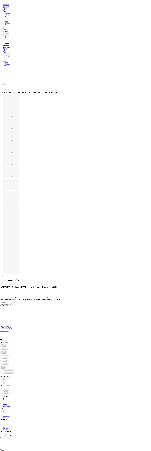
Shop (4, 10)
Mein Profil (7, 43)
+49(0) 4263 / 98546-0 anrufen (8, 338)
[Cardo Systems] (4, 364)
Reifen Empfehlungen (7, 403)
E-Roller (6, 22)
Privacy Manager (6, 428)
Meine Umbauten (8, 42)
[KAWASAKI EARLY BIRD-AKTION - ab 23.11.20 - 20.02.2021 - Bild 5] (11, 154)
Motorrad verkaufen (6, 6)
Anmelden (7, 36)
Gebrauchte (5, 443)
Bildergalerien (5, 442)
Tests (6, 24)
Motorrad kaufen (6, 4)
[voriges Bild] (1, 275)
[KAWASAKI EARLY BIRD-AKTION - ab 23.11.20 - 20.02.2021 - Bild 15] (11, 273)
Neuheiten (5, 8)
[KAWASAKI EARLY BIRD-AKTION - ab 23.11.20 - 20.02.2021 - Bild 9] (11, 201)
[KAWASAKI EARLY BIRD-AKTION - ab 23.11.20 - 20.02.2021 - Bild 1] (11, 106)
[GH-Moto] (5, 356)
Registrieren (7, 37)
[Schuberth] (4, 358)
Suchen (2, 449)
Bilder (4, 9)
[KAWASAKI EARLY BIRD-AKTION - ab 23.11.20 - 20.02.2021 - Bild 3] (11, 130)
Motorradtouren (8, 13)
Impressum (5, 424)
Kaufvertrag (5, 404)
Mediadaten (5, 429)
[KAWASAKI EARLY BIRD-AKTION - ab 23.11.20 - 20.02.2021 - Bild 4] (11, 142)
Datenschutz (5, 425)
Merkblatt (7, 39)
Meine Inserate (8, 38)
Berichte (4, 441)
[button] (3, 25)
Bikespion (7, 40)
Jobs (3, 413)
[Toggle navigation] (0, 2)
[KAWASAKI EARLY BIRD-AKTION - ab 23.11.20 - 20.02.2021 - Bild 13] (11, 249)
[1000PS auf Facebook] (4, 381)
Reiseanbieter (7, 17)
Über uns (4, 421)
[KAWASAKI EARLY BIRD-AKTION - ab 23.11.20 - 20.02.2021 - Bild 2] (11, 118)
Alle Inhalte (5, 440)
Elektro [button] (4, 19)
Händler (4, 11)
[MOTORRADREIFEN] (4, 349)
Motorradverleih (5, 445)
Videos (4, 412)
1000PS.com (5, 410)
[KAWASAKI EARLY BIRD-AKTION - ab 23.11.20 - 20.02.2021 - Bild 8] (11, 190)
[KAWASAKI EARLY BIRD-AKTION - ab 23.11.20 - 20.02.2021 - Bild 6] (11, 166)
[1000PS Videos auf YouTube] (4, 379)
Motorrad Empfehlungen (7, 401)
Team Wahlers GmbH (4, 326)
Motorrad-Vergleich (6, 406)
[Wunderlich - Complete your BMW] (7, 374)
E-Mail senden (4, 340)
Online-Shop (5, 446)
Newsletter (5, 423)
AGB (4, 427)
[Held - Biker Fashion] (3, 353)
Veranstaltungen (6, 416)
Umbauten (5, 405)
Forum (4, 417)
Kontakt (4, 422)
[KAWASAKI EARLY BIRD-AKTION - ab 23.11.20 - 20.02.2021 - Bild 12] (11, 237)
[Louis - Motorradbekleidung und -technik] (3, 368)
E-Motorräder (7, 23)
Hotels (6, 14)
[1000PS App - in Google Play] (6, 394)
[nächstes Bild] (2, 275)
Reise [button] (4, 12)
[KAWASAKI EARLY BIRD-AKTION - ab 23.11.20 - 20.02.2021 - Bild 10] (11, 213)
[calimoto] (4, 361)
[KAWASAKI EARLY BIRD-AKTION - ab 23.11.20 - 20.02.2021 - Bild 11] (11, 225)
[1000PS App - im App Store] (6, 391)
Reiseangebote (8, 16)
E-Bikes (6, 21)
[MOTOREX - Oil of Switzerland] (3, 346)
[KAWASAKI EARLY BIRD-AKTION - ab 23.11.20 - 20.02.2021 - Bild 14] (11, 261)
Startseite (4, 84)
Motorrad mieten (8, 15)
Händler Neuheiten (6, 85)
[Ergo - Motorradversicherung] (7, 371)
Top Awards (5, 18)
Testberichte (5, 7)
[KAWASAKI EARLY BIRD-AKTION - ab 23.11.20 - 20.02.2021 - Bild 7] (11, 178)
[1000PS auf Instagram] (4, 383)
